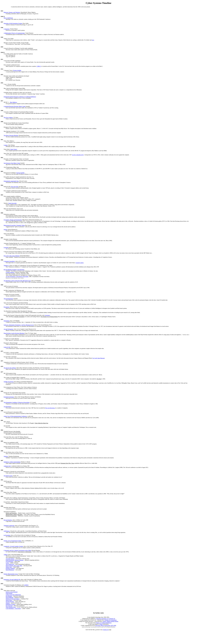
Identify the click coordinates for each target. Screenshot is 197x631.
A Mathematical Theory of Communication (14, 33)
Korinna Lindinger (10, 568)
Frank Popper (9, 593)
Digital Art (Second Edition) (12, 598)
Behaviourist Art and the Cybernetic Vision (14, 225)
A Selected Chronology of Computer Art (105, 618)
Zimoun (8, 603)
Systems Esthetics (10, 272)
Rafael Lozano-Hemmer (12, 592)
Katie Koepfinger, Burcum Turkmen (14, 560)
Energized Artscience (9, 397)
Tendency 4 (6, 265)
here (93, 40)
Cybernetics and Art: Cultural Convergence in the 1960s (17, 550)
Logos (7, 563)
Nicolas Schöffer (17, 70)
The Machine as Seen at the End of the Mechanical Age (17, 280)
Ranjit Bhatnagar (10, 569)
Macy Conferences (8, 18)
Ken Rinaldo (9, 596)
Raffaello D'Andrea (10, 604)
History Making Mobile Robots (110, 621)
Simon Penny (9, 600)
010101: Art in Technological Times (12, 540)
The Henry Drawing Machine (11, 135)
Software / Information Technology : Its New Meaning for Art (19, 325)
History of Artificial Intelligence (103, 622)
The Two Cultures (8, 117)
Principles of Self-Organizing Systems (13, 23)
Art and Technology (8, 329)
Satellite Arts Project (9, 381)
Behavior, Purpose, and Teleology (12, 12)
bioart (101, 624)
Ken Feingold (9, 605)
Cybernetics (6, 29)
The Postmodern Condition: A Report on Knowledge (16, 402)
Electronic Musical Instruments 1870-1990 (105, 625)
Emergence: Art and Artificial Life (12, 579)
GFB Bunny (7, 531)
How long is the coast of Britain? (12, 255)
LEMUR (26, 585)
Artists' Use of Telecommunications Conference (15, 416)
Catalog (5, 145)
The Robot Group (8, 475)
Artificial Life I (7, 466)
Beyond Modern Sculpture (10, 269)
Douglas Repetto (10, 601)
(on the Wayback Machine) (17, 333)
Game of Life (7, 347)
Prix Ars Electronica (50, 408)
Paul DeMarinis (9, 597)
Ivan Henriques (9, 561)
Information (6, 320)
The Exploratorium (8, 298)
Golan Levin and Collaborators (13, 594)
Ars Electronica (7, 406)
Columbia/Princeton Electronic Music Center (14, 106)
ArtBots (6, 554)
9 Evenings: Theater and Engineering (13, 219)
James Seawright (12, 203)
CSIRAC (39, 66)
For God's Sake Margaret (98, 358)
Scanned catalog (79, 262)
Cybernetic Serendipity (9, 261)
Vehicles (6, 456)
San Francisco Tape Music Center (12, 163)
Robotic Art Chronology (111, 620)
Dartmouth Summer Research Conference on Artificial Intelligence (20, 96)
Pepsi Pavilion (7, 333)
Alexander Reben (10, 558)
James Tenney (13, 149)
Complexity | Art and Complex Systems (13, 546)
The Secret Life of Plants (10, 367)
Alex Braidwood (10, 564)
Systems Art (106, 629)
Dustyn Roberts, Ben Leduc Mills (14, 565)
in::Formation (7, 535)
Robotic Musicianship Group (11, 574)
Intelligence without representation (12, 462)
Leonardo (6, 247)
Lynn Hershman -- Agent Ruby (13, 608)
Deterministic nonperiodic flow (11, 181)
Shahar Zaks (9, 567)
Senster (5, 229)
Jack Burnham (20, 269)
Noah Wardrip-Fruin (11, 607)
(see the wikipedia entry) (78, 154)
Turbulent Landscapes (9, 525)
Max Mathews (13, 102)
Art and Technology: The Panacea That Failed (17, 276)
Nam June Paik (14, 186)
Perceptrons (6, 307)
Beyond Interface (8, 520)
